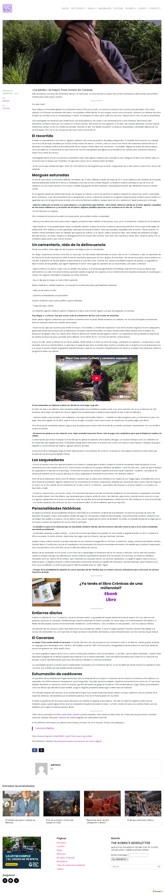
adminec (6, 101)
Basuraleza (105, 8)
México (59, 714)
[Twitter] (16, 880)
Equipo (142, 8)
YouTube (118, 8)
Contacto (154, 8)
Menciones (61, 854)
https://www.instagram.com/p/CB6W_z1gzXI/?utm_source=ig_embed (62, 736)
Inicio (65, 8)
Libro (111, 599)
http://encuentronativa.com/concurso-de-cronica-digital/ (77, 741)
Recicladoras (62, 861)
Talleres (129, 8)
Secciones (77, 8)
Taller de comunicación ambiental (71, 865)
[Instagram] (5, 880)
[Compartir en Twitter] (41, 750)
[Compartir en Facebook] (34, 750)
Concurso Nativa (44, 728)
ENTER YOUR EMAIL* (119, 855)
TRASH (91, 8)
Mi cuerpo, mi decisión (66, 858)
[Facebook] (10, 880)
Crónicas (6, 108)
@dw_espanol (73, 714)
